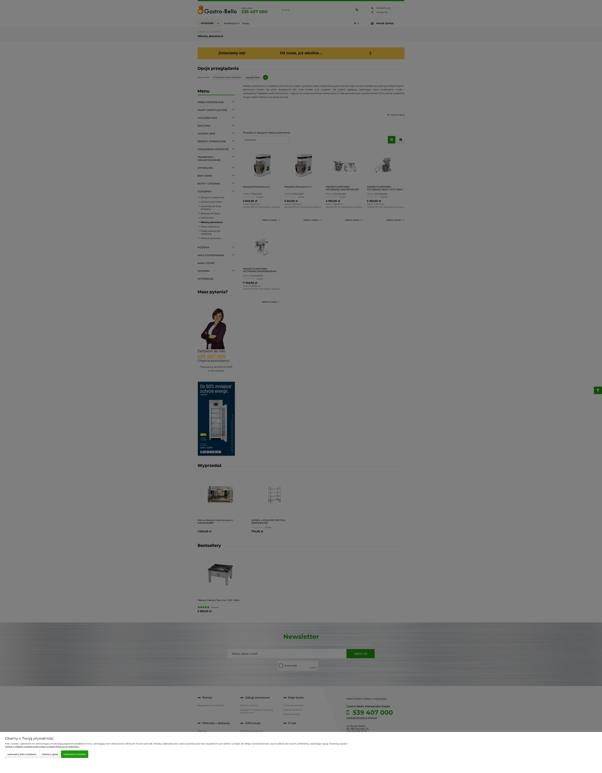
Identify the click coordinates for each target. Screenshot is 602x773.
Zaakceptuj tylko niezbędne (22, 754)
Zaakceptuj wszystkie (74, 754)
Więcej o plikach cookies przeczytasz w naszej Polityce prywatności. (42, 746)
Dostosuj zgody (50, 754)
